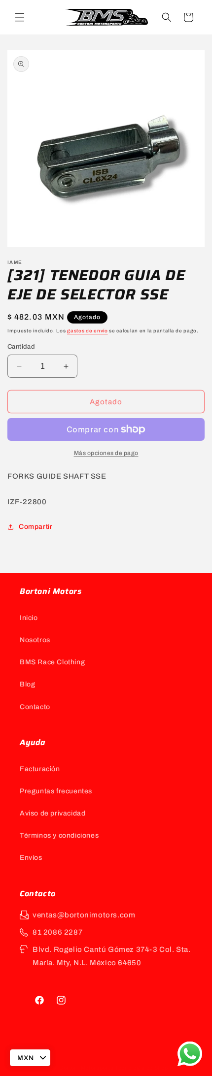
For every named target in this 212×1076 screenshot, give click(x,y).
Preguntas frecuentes (56, 791)
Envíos (31, 857)
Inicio (29, 617)
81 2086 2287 (57, 932)
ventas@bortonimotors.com (84, 915)
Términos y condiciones (59, 835)
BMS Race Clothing (52, 662)
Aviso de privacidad (52, 813)
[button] (20, 17)
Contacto (35, 707)
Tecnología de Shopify (145, 1068)
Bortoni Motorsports (86, 1068)
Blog (27, 684)
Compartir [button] (35, 526)
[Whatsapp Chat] (189, 1054)
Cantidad (21, 346)
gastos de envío (87, 330)
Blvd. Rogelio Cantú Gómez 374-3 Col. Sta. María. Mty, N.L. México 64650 (112, 956)
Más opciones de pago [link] (106, 453)
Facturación (40, 769)
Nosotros (35, 640)
